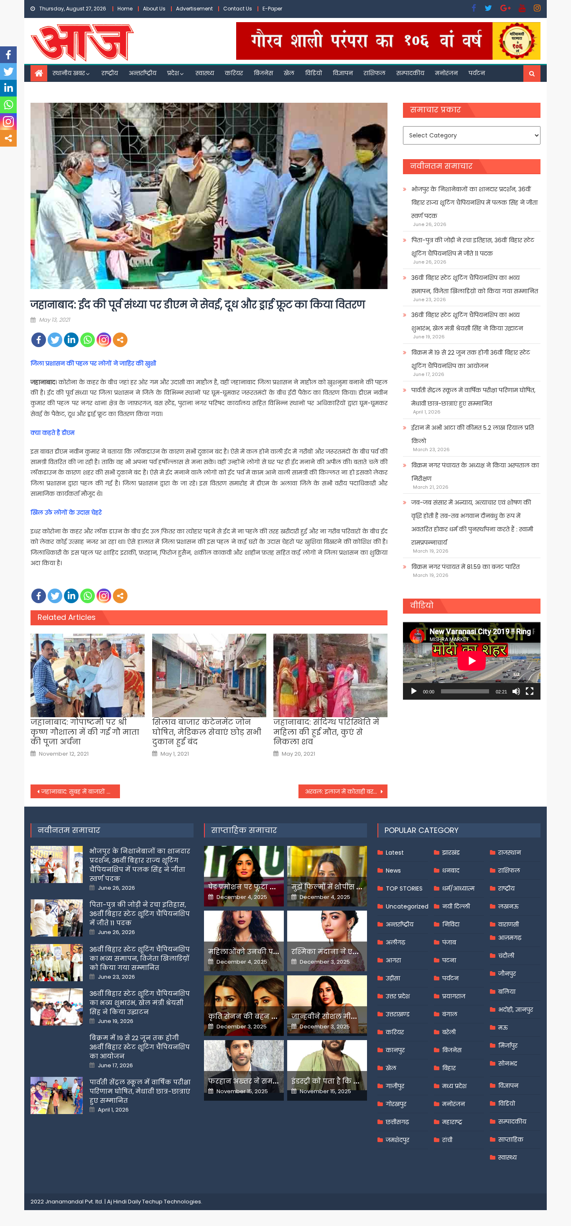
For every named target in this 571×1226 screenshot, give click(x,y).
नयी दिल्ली (456, 906)
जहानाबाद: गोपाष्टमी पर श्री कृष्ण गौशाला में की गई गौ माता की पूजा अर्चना (85, 731)
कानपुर (395, 1050)
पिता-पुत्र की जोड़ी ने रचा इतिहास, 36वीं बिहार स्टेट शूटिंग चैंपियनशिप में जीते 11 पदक (472, 247)
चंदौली (506, 956)
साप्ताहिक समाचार (244, 830)
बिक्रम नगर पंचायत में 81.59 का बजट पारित (465, 567)
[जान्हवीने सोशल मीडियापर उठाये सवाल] (327, 1004)
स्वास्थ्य (205, 73)
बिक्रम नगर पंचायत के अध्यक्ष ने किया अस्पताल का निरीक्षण (475, 472)
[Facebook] (38, 340)
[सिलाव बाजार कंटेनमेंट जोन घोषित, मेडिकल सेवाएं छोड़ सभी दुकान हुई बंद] (209, 675)
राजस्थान (509, 852)
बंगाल (449, 1014)
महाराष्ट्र (452, 1122)
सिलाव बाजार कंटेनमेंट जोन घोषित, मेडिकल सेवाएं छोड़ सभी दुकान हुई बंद (206, 731)
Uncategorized (407, 906)
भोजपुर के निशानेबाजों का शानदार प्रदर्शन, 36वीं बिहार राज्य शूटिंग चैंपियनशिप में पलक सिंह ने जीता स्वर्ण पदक (474, 202)
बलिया (506, 991)
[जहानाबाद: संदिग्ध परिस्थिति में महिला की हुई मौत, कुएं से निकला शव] (330, 675)
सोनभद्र (507, 1063)
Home (125, 8)
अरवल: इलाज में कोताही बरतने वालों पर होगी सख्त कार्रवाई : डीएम (346, 791)
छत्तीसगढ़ (397, 1122)
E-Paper (272, 8)
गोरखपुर (396, 1104)
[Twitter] (55, 340)
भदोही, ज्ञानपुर (515, 1009)
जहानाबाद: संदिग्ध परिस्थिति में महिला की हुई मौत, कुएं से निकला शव (326, 731)
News (393, 870)
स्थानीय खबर (69, 73)
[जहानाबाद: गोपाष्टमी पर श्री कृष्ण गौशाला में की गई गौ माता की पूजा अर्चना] (88, 675)
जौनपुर (507, 974)
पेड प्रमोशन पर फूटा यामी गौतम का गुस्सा (271, 887)
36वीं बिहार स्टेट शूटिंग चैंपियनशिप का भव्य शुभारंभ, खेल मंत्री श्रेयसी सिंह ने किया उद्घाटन (467, 322)
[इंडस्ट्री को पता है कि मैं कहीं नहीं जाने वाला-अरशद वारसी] (327, 1065)
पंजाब (449, 942)
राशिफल (374, 73)
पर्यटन (477, 73)
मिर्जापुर (507, 1045)
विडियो (313, 73)
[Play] (414, 691)
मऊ (503, 1027)
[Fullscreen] (529, 691)
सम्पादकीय (410, 73)
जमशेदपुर (397, 1140)
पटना (449, 960)
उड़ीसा (393, 978)
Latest (395, 852)
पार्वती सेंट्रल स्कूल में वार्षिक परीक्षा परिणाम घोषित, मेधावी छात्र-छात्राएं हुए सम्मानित (473, 397)
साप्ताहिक (510, 1139)
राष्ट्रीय (110, 73)
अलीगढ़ (395, 942)
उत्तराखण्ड (398, 1014)
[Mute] (516, 691)
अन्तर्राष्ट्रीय (142, 73)
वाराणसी (508, 924)
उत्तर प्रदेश (398, 996)
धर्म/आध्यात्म (458, 888)
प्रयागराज (453, 996)
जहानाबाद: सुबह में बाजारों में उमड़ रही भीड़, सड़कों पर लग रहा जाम (80, 791)
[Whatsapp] (87, 340)
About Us (154, 8)
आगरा (393, 960)
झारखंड (451, 852)
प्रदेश (173, 73)
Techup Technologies (171, 1202)
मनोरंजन (446, 73)
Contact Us (237, 8)
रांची (447, 1140)
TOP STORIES (404, 888)
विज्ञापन (343, 73)
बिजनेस (263, 73)
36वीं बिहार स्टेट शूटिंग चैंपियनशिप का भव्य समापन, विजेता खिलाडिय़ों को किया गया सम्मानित (474, 284)
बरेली (449, 1032)
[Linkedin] (71, 340)
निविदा (450, 924)
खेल (289, 73)
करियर (234, 73)
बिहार (449, 1068)
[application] (471, 660)
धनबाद (450, 870)
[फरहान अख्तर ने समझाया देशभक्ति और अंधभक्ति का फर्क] (244, 1066)
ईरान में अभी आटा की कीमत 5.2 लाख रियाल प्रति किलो (472, 434)
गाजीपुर (395, 1086)
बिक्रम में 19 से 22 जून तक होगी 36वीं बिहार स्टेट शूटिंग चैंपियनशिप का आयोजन (470, 359)
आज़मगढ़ (509, 938)
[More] (120, 340)
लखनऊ (508, 906)
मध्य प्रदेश (454, 1086)
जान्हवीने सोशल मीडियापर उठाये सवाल (352, 1016)
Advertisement (194, 8)
